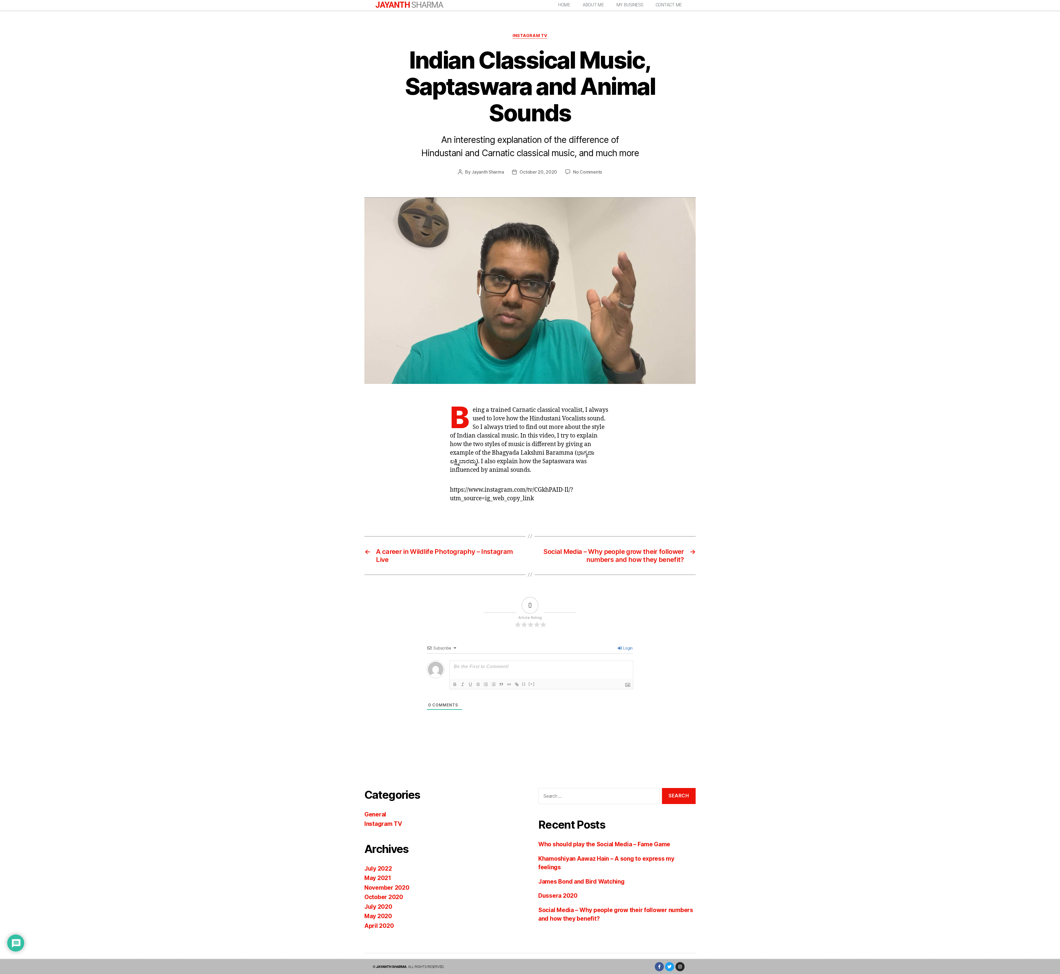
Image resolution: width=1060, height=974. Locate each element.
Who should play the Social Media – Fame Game (604, 844)
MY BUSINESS (629, 4)
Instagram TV (530, 35)
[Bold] (455, 684)
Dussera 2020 (557, 895)
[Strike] (478, 684)
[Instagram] (680, 966)
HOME (564, 4)
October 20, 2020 (538, 172)
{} (524, 684)
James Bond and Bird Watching (581, 881)
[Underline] (470, 684)
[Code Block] (509, 684)
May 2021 (377, 877)
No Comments (587, 172)
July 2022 (378, 868)
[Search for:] (598, 797)
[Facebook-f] (659, 966)
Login (627, 648)
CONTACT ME (669, 4)
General (375, 814)
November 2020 (386, 887)
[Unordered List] (493, 684)
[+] (532, 684)
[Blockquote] (501, 684)
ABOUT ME (593, 4)
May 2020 (378, 916)
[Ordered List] (486, 684)
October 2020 (383, 897)
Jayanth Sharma (487, 172)
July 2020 (378, 906)
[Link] (517, 684)
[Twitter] (669, 966)
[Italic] (463, 684)
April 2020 (379, 925)
